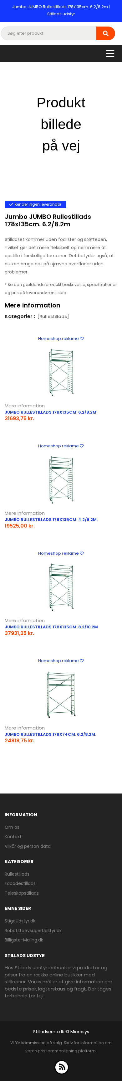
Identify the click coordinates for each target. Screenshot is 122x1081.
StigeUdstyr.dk (20, 921)
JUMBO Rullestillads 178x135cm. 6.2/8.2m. (51, 412)
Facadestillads (20, 883)
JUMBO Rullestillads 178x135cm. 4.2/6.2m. (51, 520)
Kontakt (13, 836)
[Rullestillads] (53, 316)
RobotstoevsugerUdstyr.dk (33, 930)
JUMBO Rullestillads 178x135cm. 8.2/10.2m (51, 627)
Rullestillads (17, 874)
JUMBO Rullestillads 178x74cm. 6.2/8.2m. (50, 734)
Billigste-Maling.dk (24, 940)
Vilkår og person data (28, 846)
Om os (12, 827)
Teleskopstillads (22, 893)
